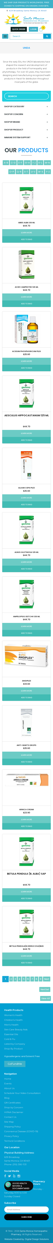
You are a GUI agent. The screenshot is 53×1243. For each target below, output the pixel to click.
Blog (6, 1098)
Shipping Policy (12, 1126)
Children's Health (13, 1020)
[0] (41, 29)
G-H (27, 162)
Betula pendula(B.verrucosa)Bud (26, 946)
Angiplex (26, 680)
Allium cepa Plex (26, 487)
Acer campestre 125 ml (26, 287)
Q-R (19, 171)
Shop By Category (14, 106)
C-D (13, 162)
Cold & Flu (9, 1039)
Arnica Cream (26, 809)
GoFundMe (15, 1063)
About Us (9, 1088)
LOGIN (33, 29)
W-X (40, 171)
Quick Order (18, 29)
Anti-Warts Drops (26, 745)
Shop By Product (13, 1048)
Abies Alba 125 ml (26, 222)
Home (7, 1078)
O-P (11, 171)
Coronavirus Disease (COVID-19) (21, 1131)
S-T (26, 171)
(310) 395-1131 (19, 1164)
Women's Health (13, 1015)
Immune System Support (17, 137)
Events (7, 1083)
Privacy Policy (11, 1136)
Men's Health (11, 1024)
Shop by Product (13, 129)
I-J (34, 162)
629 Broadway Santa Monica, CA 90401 (27, 10)
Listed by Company (14, 1044)
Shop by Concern (13, 114)
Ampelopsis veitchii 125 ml (26, 616)
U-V (33, 171)
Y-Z (48, 171)
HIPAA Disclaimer (13, 1112)
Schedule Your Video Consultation (22, 1093)
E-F (20, 162)
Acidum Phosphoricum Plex (26, 351)
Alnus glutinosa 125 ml (27, 552)
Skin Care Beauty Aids (15, 1029)
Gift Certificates (12, 1102)
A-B (6, 162)
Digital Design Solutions (37, 1239)
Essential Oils (11, 1034)
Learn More (26, 232)
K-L (40, 162)
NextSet (44, 989)
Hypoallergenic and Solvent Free (22, 1056)
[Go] (47, 36)
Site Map (9, 1121)
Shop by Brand (12, 122)
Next (46, 979)
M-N (47, 162)
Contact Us (10, 1117)
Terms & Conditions (14, 1141)
